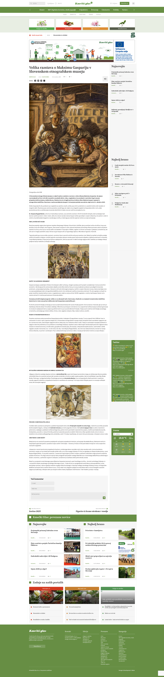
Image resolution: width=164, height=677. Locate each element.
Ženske (91, 14)
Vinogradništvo (122, 655)
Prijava (114, 3)
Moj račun (103, 638)
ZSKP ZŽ (103, 662)
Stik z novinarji (104, 644)
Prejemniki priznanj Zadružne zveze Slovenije (122, 73)
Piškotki (103, 645)
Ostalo (98, 14)
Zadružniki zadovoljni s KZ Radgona (122, 91)
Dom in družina (122, 656)
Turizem (125, 10)
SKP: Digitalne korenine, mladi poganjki (62, 10)
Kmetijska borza (87, 642)
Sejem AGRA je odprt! (118, 100)
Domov (42, 10)
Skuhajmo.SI (104, 656)
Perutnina (82, 14)
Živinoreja (94, 10)
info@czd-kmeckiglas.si (71, 639)
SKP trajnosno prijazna (106, 659)
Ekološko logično (105, 664)
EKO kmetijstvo (123, 659)
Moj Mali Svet (104, 655)
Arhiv (102, 636)
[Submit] (104, 497)
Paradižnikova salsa (59, 35)
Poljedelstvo (83, 10)
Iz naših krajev (122, 658)
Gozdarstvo (122, 661)
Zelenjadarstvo (123, 649)
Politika (116, 10)
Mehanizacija (122, 652)
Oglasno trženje (105, 647)
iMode (133, 670)
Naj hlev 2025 (104, 658)
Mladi (65, 14)
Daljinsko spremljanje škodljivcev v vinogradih (122, 110)
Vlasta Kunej (45, 77)
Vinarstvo (73, 14)
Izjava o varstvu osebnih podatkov (107, 649)
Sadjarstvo (121, 650)
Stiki (102, 642)
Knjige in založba (87, 636)
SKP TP (103, 661)
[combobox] (123, 434)
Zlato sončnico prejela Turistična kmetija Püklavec (121, 82)
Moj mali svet (86, 638)
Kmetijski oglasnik (87, 641)
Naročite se (124, 3)
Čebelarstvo (106, 10)
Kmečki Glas (32, 77)
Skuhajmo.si (86, 639)
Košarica (103, 639)
